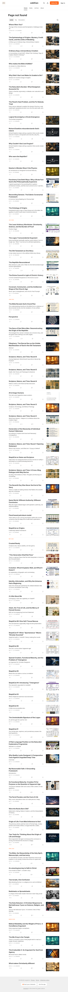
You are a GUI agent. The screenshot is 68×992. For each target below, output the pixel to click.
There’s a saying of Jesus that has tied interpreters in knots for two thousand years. (26, 558)
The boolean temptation (15, 119)
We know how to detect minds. (17, 954)
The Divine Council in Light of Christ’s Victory (26, 275)
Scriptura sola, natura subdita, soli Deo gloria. (22, 546)
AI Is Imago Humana (16, 393)
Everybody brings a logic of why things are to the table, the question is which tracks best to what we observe (25, 211)
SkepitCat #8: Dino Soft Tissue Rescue (23, 621)
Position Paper (13, 229)
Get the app (42, 984)
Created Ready (14, 543)
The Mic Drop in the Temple (19, 937)
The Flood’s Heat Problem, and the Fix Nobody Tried (26, 103)
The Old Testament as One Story (21, 251)
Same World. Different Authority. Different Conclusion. (25, 501)
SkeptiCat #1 (13, 729)
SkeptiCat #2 (14, 706)
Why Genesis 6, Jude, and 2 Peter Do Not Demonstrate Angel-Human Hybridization (26, 265)
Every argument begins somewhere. (19, 928)
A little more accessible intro (17, 708)
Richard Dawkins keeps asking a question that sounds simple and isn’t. (26, 146)
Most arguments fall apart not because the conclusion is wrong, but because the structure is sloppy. (25, 839)
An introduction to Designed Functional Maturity (22, 170)
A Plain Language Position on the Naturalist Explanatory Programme (25, 743)
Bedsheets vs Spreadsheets (19, 891)
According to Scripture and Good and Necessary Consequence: (22, 434)
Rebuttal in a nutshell (15, 746)
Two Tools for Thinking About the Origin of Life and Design (25, 835)
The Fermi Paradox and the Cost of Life (23, 797)
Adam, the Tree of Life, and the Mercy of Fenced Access (24, 609)
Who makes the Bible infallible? (21, 64)
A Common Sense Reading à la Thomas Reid (21, 199)
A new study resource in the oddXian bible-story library (24, 253)
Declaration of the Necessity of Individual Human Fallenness (24, 430)
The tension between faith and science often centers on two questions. (26, 787)
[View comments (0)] (21, 33)
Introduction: (12, 773)
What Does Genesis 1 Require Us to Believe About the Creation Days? (24, 419)
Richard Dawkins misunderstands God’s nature (24, 130)
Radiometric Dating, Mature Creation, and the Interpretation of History (26, 811)
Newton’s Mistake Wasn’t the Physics (23, 168)
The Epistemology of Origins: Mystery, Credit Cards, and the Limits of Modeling (26, 39)
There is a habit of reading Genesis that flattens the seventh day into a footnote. (26, 490)
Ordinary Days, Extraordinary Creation (23, 51)
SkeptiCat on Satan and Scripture (21, 457)
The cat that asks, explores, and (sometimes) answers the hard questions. (25, 732)
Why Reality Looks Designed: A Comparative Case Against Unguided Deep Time (26, 756)
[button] (25, 8)
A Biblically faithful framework (17, 530)
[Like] (10, 33)
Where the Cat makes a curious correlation (21, 673)
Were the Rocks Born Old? (19, 809)
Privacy (33, 980)
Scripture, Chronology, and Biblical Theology (21, 407)
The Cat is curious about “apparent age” (20, 648)
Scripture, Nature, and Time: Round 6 (23, 357)
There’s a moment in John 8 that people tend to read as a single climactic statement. (25, 940)
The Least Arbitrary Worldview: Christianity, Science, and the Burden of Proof (25, 226)
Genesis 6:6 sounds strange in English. (20, 77)
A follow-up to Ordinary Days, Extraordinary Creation (24, 42)
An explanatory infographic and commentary (21, 572)
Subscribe (54, 3)
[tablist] (17, 20)
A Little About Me (15, 596)
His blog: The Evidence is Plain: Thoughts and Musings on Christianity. (25, 475)
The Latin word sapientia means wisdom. (20, 395)
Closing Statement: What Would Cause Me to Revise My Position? (24, 360)
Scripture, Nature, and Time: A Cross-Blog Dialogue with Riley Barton (25, 471)
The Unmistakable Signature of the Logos (24, 717)
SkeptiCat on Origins (17, 528)
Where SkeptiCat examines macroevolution (21, 696)
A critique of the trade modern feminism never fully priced (25, 893)
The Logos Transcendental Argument (23, 238)
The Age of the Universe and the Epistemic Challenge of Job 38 (26, 27)
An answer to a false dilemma (17, 66)
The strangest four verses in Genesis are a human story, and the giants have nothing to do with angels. (26, 333)
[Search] (44, 3)
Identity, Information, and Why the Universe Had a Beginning (25, 582)
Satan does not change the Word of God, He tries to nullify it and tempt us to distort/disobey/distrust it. (26, 460)
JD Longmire (18, 30)
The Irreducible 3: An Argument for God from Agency (26, 951)
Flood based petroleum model (20, 515)
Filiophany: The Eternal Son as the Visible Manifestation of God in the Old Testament (25, 344)
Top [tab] (16, 20)
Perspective (13, 317)
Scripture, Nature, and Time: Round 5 (23, 370)
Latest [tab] (11, 20)
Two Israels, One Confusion (19, 880)
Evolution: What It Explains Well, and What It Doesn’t (25, 569)
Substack (25, 988)
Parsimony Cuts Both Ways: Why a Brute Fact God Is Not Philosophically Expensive (26, 181)
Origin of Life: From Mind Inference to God (25, 822)
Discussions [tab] (21, 20)
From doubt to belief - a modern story (19, 870)
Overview (11, 760)
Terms (37, 980)
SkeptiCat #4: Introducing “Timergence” (24, 683)
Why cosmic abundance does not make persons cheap (24, 799)
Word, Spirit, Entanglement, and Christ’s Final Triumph (24, 291)
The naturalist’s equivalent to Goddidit (20, 685)
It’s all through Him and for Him (18, 720)
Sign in (63, 3)
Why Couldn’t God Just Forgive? (21, 144)
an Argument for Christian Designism (19, 662)
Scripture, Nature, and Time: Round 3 (23, 404)
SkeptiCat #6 (14, 646)
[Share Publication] (47, 3)
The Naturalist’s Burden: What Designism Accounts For (24, 88)
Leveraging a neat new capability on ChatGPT (22, 598)
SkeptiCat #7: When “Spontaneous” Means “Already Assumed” (25, 634)
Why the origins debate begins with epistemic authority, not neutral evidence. (26, 505)
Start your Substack (29, 984)
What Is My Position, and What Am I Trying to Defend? (24, 448)
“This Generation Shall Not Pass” (21, 555)
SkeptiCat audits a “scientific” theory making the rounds (24, 637)
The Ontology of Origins (18, 208)
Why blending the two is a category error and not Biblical (25, 882)
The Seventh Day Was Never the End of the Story (25, 486)
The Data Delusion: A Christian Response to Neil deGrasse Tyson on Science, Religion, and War (26, 905)
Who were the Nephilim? (18, 156)
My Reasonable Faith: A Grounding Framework (22, 770)
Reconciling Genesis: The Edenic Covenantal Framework (26, 196)
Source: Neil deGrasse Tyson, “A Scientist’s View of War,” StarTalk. (24, 910)
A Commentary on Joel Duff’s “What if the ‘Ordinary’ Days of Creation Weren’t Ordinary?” (26, 54)
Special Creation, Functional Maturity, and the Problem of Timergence (26, 659)
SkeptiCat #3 (14, 694)
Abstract (11, 348)
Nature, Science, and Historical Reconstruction (22, 383)
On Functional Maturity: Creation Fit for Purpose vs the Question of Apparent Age (24, 783)
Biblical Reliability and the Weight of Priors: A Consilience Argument (26, 925)
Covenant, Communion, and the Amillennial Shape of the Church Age (25, 288)
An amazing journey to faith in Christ (23, 868)
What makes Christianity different (22, 963)
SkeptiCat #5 (14, 671)
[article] (34, 28)
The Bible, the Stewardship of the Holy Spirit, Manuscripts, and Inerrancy (26, 854)
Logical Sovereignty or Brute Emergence (24, 117)
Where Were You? (16, 25)
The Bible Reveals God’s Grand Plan (22, 304)
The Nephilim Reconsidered (19, 262)
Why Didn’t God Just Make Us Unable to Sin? (26, 75)
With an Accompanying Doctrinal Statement (21, 612)
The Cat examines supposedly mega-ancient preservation (25, 623)
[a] (52, 132)
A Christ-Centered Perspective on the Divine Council (23, 277)
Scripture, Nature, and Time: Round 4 (23, 381)
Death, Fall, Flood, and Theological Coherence (22, 372)
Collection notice (44, 980)
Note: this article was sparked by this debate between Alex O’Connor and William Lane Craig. (25, 586)
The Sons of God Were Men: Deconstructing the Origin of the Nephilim (25, 329)
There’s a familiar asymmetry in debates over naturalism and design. (26, 92)
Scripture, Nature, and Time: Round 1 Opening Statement (26, 445)
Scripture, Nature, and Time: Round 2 (23, 416)
